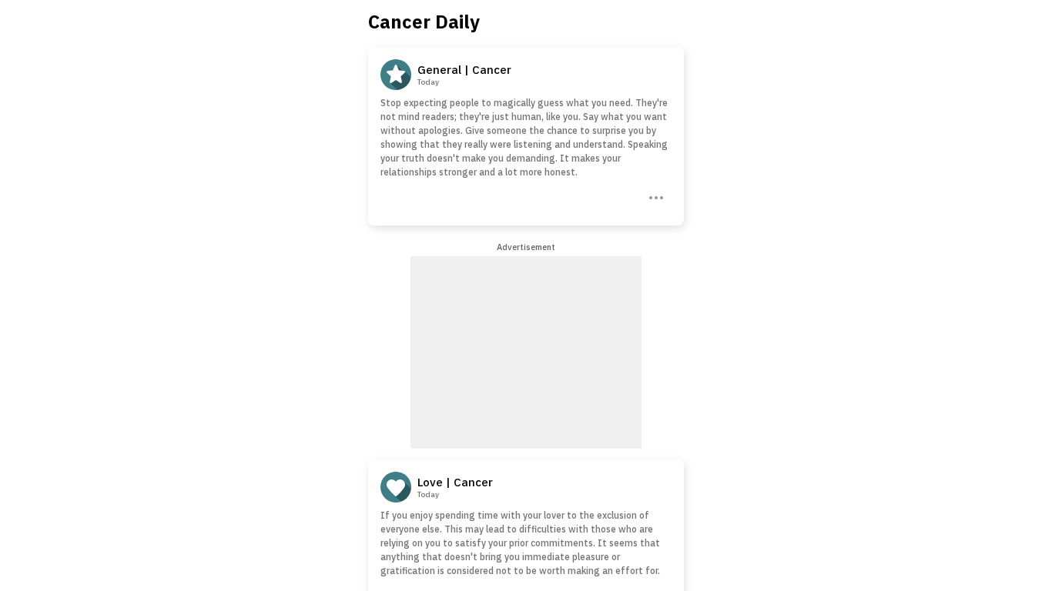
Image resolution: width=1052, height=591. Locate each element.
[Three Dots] (655, 196)
